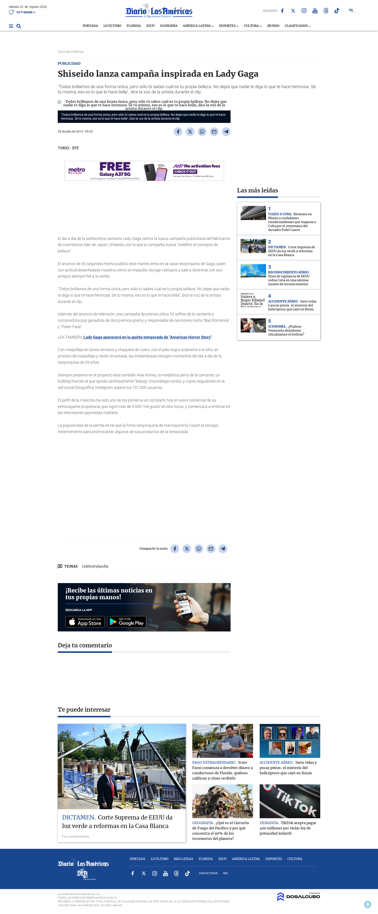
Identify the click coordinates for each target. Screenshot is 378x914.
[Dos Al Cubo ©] (298, 900)
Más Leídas (183, 859)
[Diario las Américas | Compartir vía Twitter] (190, 131)
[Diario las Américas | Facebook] (282, 11)
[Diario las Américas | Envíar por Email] (214, 131)
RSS (225, 873)
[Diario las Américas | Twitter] (293, 11)
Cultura (251, 26)
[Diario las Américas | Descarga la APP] (86, 622)
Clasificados (296, 26)
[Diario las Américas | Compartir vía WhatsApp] (202, 131)
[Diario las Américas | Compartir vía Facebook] (178, 131)
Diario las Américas (71, 51)
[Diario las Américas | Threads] (326, 10)
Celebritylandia (95, 566)
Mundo (273, 26)
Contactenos (208, 873)
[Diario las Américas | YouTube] (315, 10)
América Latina (197, 26)
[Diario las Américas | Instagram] (304, 10)
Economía (168, 26)
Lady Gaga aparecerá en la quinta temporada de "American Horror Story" (147, 337)
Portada (90, 26)
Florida (134, 26)
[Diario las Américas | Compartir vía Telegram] (226, 131)
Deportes (227, 26)
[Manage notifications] (367, 904)
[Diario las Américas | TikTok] (337, 10)
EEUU (150, 26)
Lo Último (112, 26)
